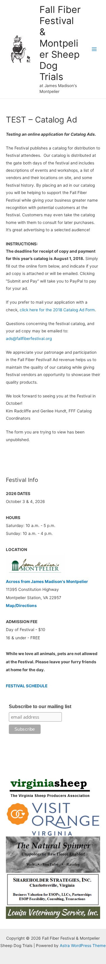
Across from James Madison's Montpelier (47, 581)
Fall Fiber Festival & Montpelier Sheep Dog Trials (60, 43)
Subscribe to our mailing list (40, 706)
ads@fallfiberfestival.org (29, 338)
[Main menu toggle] (94, 49)
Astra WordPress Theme (83, 945)
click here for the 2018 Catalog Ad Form (57, 309)
